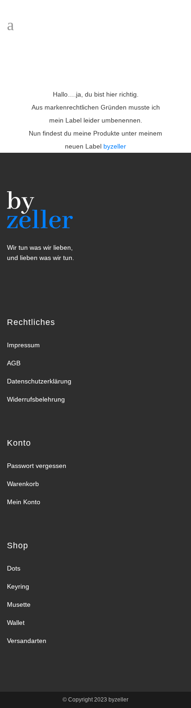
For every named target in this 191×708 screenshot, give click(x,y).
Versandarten (26, 640)
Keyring (18, 586)
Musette (19, 604)
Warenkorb (23, 483)
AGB (13, 363)
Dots (13, 568)
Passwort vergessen (36, 465)
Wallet (16, 622)
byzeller (117, 699)
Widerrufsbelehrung (36, 399)
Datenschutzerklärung (39, 381)
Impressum (23, 345)
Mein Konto (23, 502)
